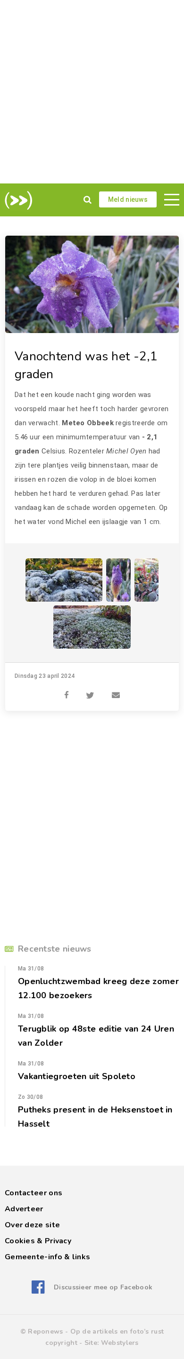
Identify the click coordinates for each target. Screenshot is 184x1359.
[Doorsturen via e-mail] (116, 690)
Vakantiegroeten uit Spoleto (76, 1076)
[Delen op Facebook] (66, 690)
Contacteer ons (33, 1193)
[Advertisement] (92, 91)
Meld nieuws (128, 199)
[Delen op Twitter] (90, 690)
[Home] (16, 200)
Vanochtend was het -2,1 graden (86, 365)
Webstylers (120, 1342)
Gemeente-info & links (47, 1257)
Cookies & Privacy (38, 1241)
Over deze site (32, 1225)
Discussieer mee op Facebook (103, 1287)
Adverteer (24, 1209)
